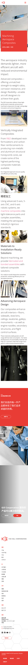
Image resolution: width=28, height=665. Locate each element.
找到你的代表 (5, 591)
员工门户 (4, 608)
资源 (3, 581)
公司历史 (4, 569)
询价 (3, 593)
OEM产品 (4, 552)
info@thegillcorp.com (8, 628)
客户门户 (4, 610)
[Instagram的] (10, 632)
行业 (3, 555)
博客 (3, 579)
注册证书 (5, 661)
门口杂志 (4, 572)
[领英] (2, 632)
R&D (8, 138)
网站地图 (5, 658)
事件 (3, 600)
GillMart (4, 559)
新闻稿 (3, 574)
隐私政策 (12, 658)
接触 (3, 589)
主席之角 (4, 576)
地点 (3, 598)
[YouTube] (7, 632)
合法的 (18, 658)
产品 (3, 550)
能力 (3, 557)
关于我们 (4, 567)
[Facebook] (5, 632)
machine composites (11, 210)
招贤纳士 (4, 596)
